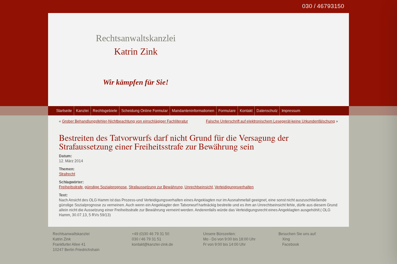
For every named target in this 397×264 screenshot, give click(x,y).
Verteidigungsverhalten (234, 187)
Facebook (290, 244)
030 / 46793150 (322, 6)
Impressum (291, 111)
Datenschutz (267, 111)
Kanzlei (82, 111)
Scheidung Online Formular (144, 111)
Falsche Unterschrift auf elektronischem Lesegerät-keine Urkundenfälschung (270, 121)
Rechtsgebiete (105, 111)
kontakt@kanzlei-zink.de (152, 244)
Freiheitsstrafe (71, 187)
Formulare (227, 111)
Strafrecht (67, 174)
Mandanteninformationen (193, 111)
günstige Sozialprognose (106, 187)
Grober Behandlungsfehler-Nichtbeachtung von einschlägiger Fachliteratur (125, 121)
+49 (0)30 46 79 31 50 (150, 234)
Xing (285, 239)
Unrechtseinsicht (199, 187)
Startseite (64, 111)
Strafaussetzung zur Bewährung (156, 187)
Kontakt (246, 111)
